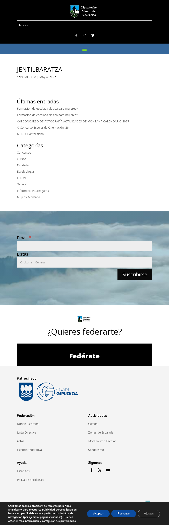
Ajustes (149, 514)
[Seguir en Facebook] (76, 35)
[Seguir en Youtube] (108, 470)
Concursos (24, 152)
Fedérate (84, 355)
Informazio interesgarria (33, 191)
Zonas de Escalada (100, 432)
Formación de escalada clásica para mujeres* (47, 108)
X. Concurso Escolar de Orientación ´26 (43, 127)
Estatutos (23, 471)
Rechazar (123, 514)
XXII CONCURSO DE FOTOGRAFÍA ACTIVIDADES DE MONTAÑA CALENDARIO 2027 (73, 121)
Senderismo (96, 450)
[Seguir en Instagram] (84, 35)
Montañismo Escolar (102, 441)
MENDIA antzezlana (30, 134)
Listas (22, 254)
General (22, 184)
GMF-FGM (29, 77)
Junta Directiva (26, 432)
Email (24, 238)
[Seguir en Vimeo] (92, 35)
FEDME (22, 178)
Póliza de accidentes (30, 480)
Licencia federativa (29, 450)
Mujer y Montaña (28, 197)
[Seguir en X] (99, 470)
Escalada (23, 165)
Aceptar (98, 514)
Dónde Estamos (28, 424)
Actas (20, 441)
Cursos (21, 159)
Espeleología (25, 171)
